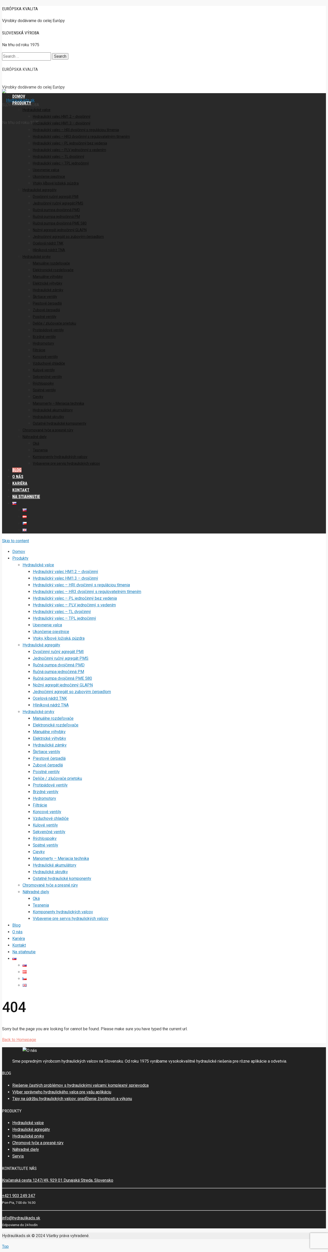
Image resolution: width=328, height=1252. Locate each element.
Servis (18, 1156)
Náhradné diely (25, 1149)
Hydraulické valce (28, 1122)
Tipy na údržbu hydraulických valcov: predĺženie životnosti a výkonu (72, 1098)
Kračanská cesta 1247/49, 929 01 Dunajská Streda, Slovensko (57, 1180)
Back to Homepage (19, 1039)
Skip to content (15, 540)
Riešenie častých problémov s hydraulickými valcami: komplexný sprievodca (80, 1085)
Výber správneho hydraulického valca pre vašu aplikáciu (61, 1092)
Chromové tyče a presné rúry (38, 1142)
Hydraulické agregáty (31, 1129)
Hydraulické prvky (28, 1136)
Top (5, 1246)
